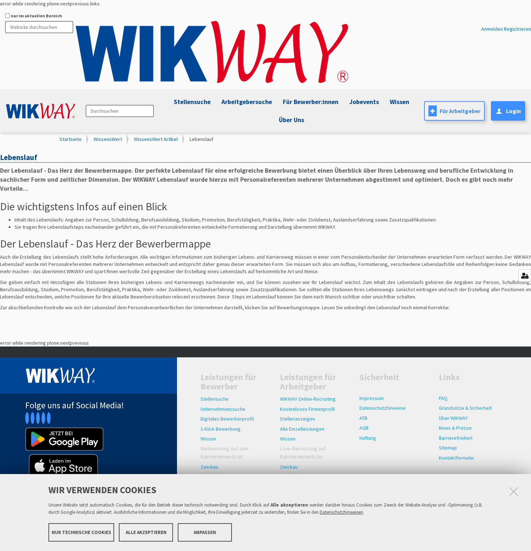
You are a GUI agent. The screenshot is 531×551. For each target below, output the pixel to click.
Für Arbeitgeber (460, 111)
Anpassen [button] (205, 532)
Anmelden (492, 29)
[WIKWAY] (212, 52)
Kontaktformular (456, 458)
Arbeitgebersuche (246, 102)
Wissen (208, 438)
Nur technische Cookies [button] (81, 532)
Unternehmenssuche (222, 409)
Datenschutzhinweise (382, 408)
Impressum (371, 398)
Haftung (367, 438)
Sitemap (448, 447)
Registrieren (517, 29)
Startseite (71, 139)
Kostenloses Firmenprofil (307, 409)
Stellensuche (192, 102)
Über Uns (291, 120)
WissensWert (108, 139)
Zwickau (209, 467)
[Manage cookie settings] (524, 275)
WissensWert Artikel (156, 139)
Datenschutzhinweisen (341, 512)
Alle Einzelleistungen (302, 429)
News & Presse (455, 428)
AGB (363, 428)
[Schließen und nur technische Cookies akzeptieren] (513, 491)
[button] (363, 102)
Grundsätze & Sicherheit (465, 408)
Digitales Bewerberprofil (227, 419)
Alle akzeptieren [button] (146, 532)
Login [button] (513, 111)
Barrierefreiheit (455, 438)
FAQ (443, 398)
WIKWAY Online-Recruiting (308, 399)
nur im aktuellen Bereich (36, 15)
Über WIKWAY (453, 418)
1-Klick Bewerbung (220, 429)
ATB (363, 418)
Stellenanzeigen (297, 419)
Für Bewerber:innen (310, 102)
